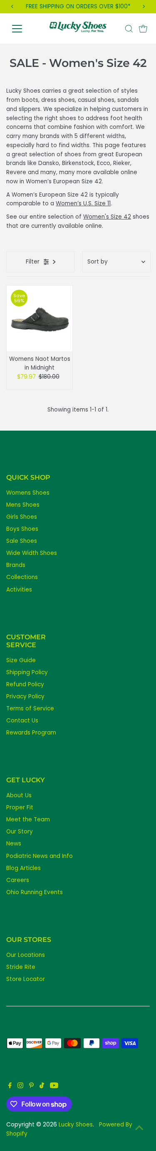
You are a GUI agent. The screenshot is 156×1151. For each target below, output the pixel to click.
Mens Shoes (23, 505)
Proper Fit (19, 807)
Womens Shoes (28, 493)
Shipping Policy (27, 672)
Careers (17, 880)
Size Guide (21, 660)
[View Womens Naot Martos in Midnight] (39, 318)
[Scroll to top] (139, 1128)
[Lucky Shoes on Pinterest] (31, 1087)
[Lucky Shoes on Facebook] (10, 1087)
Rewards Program (31, 733)
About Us (19, 795)
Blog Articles (23, 868)
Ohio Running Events (34, 892)
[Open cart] (143, 28)
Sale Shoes (21, 541)
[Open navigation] (23, 28)
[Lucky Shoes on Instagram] (20, 1087)
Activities (19, 590)
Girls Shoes (21, 517)
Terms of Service (30, 708)
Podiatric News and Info (39, 856)
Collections (22, 577)
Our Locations (25, 955)
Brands (15, 565)
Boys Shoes (22, 529)
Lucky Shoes (76, 1125)
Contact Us (22, 721)
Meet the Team (28, 819)
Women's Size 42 (107, 217)
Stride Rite (20, 967)
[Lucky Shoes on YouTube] (54, 1087)
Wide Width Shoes (31, 553)
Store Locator (25, 979)
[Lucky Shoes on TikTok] (41, 1087)
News (13, 844)
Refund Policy (25, 684)
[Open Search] (129, 28)
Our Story (19, 832)
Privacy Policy (25, 696)
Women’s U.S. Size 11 (83, 203)
